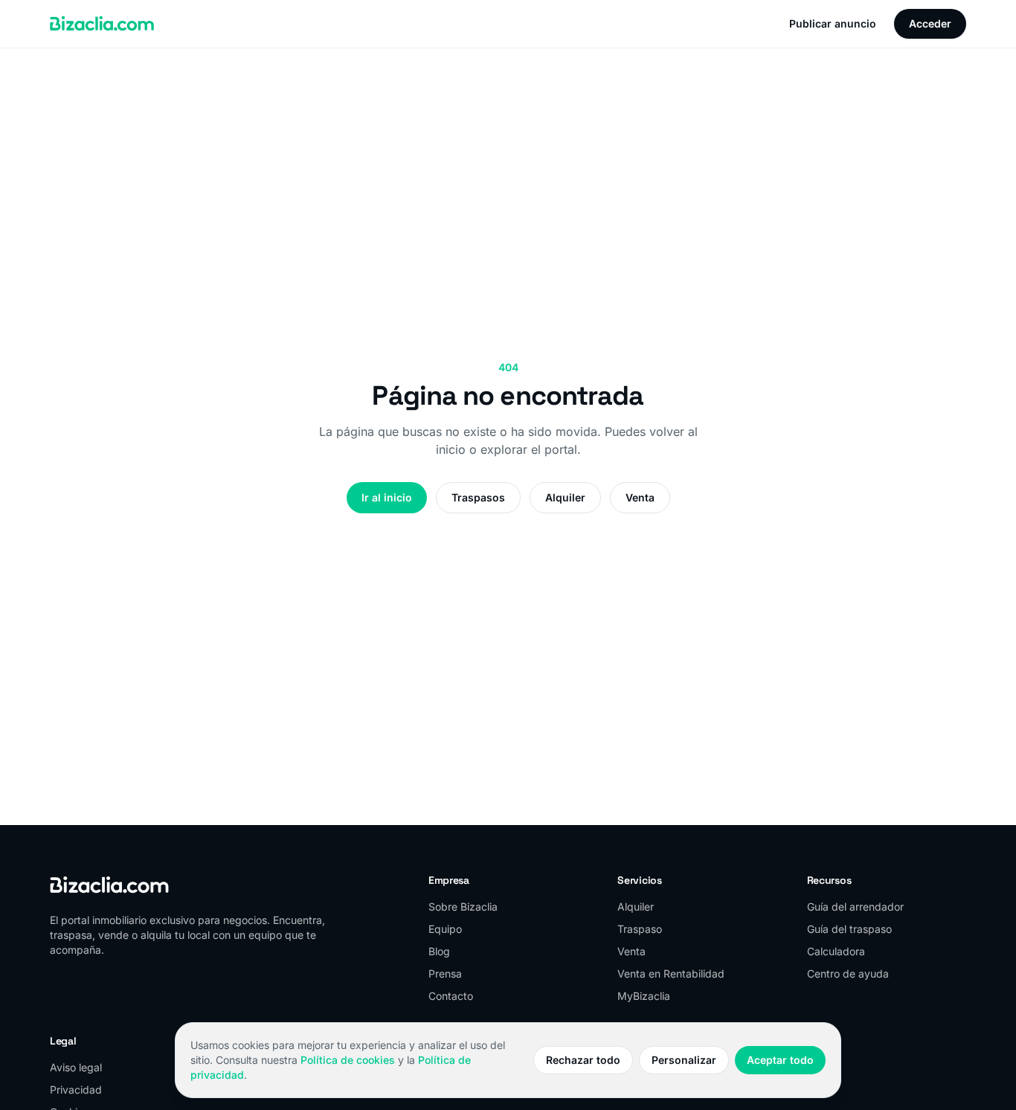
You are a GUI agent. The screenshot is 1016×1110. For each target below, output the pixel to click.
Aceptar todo (780, 1059)
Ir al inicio (386, 497)
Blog (439, 951)
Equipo (445, 929)
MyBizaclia (643, 995)
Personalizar (684, 1059)
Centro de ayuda (848, 973)
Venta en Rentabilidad (670, 973)
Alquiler (565, 497)
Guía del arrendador (855, 906)
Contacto (450, 995)
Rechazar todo (583, 1059)
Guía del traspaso (849, 929)
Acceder (930, 23)
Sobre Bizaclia (463, 906)
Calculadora (836, 951)
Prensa (445, 973)
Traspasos (478, 497)
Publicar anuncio (832, 23)
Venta (640, 497)
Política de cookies (347, 1059)
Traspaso (639, 929)
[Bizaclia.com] (102, 23)
